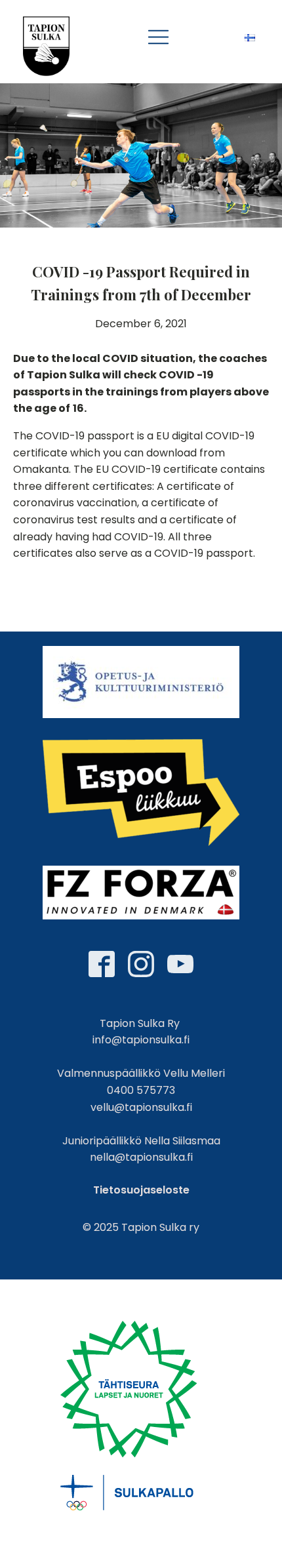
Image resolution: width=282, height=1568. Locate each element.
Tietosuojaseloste (141, 1189)
